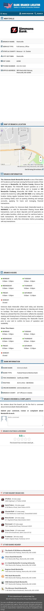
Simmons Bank (22, 368)
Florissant (8, 524)
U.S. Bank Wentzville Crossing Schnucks (20, 563)
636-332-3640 (21, 66)
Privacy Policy (28, 599)
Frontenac (9, 537)
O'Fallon (8, 499)
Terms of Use (20, 599)
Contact (35, 599)
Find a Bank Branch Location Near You (22, 596)
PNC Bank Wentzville (13, 576)
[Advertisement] (22, 98)
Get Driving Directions (33, 169)
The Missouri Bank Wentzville (16, 588)
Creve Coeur (9, 530)
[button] (22, 146)
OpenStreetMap (38, 164)
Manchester (9, 518)
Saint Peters (9, 505)
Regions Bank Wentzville (14, 569)
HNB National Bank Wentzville (16, 582)
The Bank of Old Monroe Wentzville (18, 550)
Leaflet (25, 164)
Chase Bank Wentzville (13, 557)
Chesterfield (9, 511)
